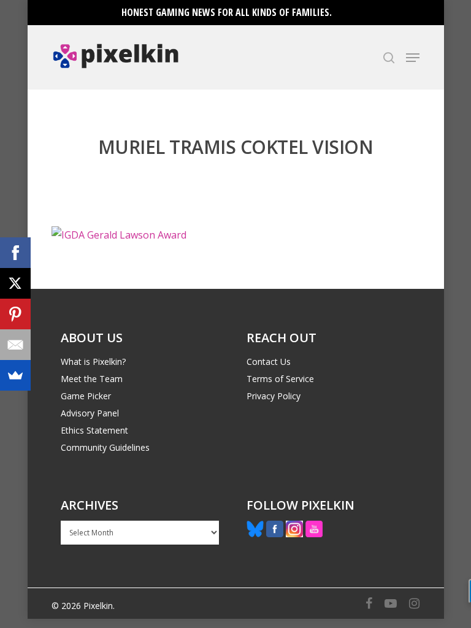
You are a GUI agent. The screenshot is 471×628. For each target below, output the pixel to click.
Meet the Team (92, 379)
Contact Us (269, 361)
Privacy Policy (274, 396)
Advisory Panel (90, 413)
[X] (15, 283)
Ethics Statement (94, 430)
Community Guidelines (105, 447)
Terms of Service (280, 379)
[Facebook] (15, 252)
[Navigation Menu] (412, 58)
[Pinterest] (15, 314)
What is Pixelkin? (93, 361)
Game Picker (86, 396)
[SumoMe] (15, 375)
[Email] (15, 344)
